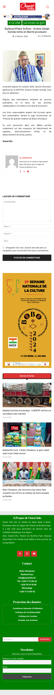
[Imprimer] (37, 43)
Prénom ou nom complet (13, 658)
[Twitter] (19, 43)
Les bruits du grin (34, 23)
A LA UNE (14, 23)
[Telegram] (31, 43)
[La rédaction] (12, 164)
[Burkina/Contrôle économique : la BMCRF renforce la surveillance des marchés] (27, 395)
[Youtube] (28, 171)
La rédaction (25, 157)
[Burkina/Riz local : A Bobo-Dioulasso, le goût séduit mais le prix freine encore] (27, 434)
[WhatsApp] (25, 43)
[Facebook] (13, 43)
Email (5, 667)
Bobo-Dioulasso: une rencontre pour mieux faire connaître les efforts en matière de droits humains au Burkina (26, 493)
